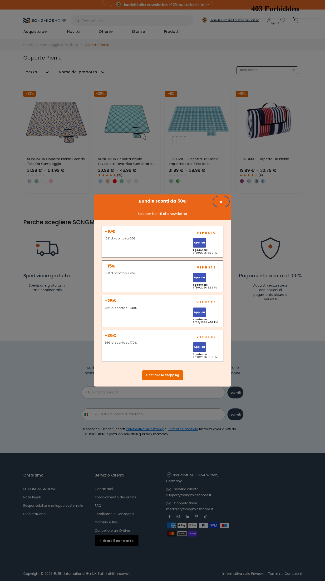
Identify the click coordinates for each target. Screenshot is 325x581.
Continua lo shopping (162, 375)
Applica (199, 242)
